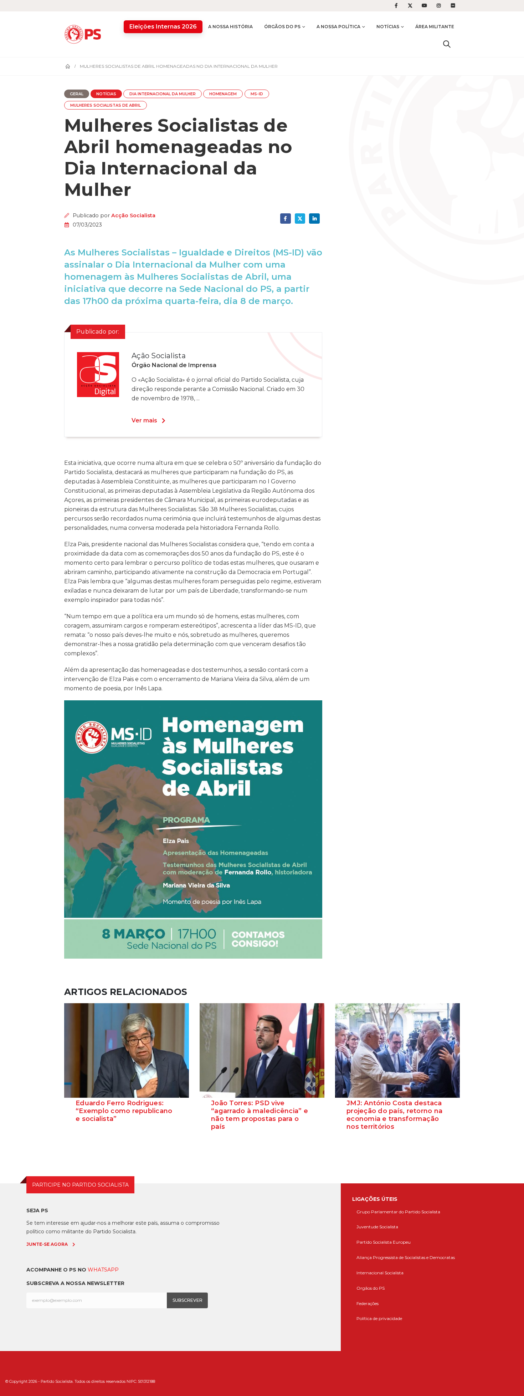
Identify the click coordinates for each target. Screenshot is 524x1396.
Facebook (285, 218)
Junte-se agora (47, 1244)
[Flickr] (453, 6)
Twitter (300, 218)
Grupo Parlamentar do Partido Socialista (398, 1211)
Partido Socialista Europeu (383, 1242)
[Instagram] (439, 6)
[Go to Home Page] (68, 66)
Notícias (387, 26)
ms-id (257, 94)
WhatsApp (103, 1269)
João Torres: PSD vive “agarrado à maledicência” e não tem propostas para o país (259, 1115)
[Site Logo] (84, 34)
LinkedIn (314, 218)
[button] (447, 43)
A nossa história (230, 26)
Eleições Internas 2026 (163, 26)
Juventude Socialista (377, 1226)
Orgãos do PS (370, 1288)
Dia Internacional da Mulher (162, 94)
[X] (410, 6)
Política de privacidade (379, 1318)
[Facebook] (396, 6)
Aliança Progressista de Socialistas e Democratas (405, 1257)
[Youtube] (424, 6)
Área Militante (434, 26)
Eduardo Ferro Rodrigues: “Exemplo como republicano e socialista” (124, 1111)
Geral (76, 94)
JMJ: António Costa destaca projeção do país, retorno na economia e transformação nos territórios (394, 1115)
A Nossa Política (338, 26)
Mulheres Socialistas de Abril (105, 105)
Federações (367, 1303)
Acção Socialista (133, 215)
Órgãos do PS (282, 26)
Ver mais (144, 420)
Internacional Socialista (380, 1272)
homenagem (223, 94)
